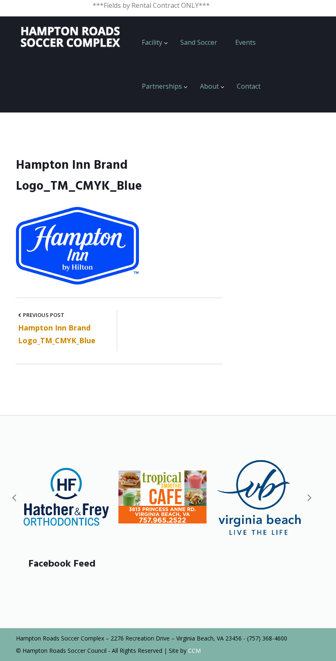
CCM (194, 650)
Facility (152, 42)
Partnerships (162, 86)
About (209, 86)
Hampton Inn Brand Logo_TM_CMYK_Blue (56, 334)
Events (245, 42)
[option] (66, 497)
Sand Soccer (198, 42)
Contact (249, 86)
